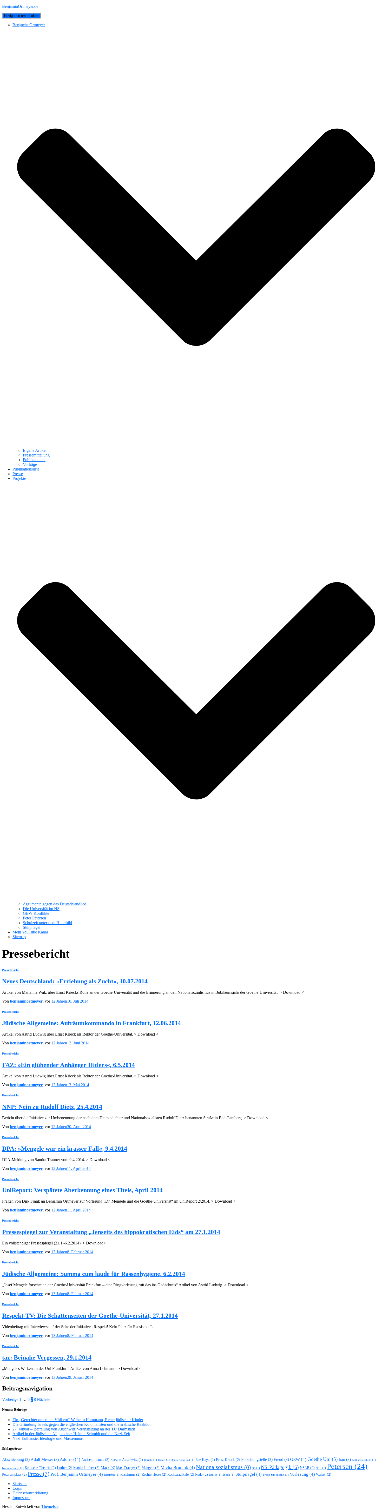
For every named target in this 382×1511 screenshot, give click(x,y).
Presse (17, 474)
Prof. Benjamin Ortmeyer (76, 1474)
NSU (321, 1468)
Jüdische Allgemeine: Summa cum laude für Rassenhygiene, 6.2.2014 (93, 1273)
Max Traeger (128, 1468)
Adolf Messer (45, 1459)
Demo (164, 1460)
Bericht (150, 1460)
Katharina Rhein (364, 1460)
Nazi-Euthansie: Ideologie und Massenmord (48, 1438)
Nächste (43, 1399)
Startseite (19, 1483)
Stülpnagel (31, 927)
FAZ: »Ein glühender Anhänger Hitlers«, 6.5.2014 (68, 1065)
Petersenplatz (14, 1474)
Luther (64, 1468)
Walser (323, 1474)
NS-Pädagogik (280, 1467)
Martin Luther (86, 1468)
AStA (115, 1460)
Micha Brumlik (178, 1467)
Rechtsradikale (180, 1474)
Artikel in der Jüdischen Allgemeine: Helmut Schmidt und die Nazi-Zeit (71, 1434)
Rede (201, 1474)
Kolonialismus (13, 1468)
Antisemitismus (95, 1460)
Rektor (215, 1474)
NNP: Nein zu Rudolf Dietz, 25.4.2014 (52, 1106)
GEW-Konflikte (36, 913)
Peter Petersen (34, 918)
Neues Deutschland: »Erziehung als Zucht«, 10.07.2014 (75, 981)
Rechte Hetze (154, 1474)
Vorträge (30, 464)
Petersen (347, 1466)
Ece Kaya (205, 1460)
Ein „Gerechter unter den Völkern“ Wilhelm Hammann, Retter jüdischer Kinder (77, 1419)
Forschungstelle (257, 1459)
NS (256, 1468)
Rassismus (130, 1474)
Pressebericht (10, 969)
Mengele (151, 1468)
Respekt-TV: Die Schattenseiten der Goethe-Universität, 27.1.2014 (90, 1315)
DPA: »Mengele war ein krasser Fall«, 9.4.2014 (64, 1148)
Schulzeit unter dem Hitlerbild (47, 922)
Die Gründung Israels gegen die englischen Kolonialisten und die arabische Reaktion (82, 1424)
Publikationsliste (25, 469)
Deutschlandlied (182, 1460)
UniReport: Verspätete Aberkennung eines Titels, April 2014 (82, 1190)
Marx (108, 1467)
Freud (281, 1459)
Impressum (21, 1497)
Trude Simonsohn (276, 1474)
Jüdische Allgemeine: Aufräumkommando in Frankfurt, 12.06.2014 (91, 1023)
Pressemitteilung (36, 455)
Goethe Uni (322, 1459)
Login (17, 1488)
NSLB (307, 1468)
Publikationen (34, 460)
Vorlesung (302, 1474)
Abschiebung (16, 1459)
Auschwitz (132, 1460)
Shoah (228, 1474)
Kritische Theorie (40, 1468)
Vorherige (10, 1399)
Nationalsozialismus (223, 1467)
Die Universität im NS (41, 908)
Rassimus (111, 1474)
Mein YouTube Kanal (30, 932)
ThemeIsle (49, 1506)
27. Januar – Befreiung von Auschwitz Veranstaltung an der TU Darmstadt (73, 1429)
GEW (298, 1459)
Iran (345, 1459)
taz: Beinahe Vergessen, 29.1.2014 (46, 1357)
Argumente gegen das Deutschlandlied (54, 904)
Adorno (70, 1459)
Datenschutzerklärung (30, 1493)
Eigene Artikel (35, 450)
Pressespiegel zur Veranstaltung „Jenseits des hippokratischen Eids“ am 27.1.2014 (111, 1232)
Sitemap (19, 937)
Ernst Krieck (228, 1460)
